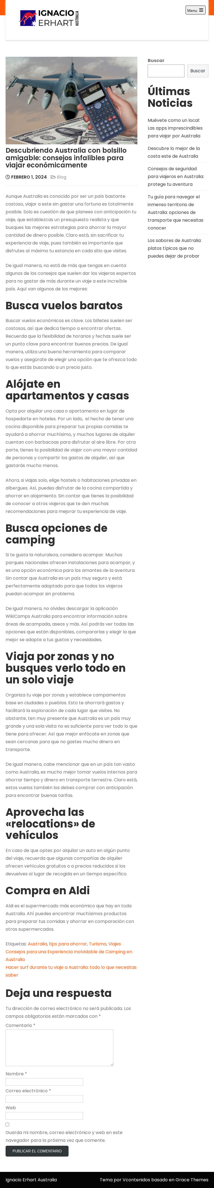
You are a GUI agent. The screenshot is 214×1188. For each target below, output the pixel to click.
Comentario (20, 1025)
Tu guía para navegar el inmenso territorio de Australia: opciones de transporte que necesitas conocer (175, 212)
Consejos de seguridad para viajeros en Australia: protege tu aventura (176, 176)
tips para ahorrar (68, 944)
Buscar (156, 60)
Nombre (16, 1074)
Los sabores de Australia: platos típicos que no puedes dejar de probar (174, 248)
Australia (37, 944)
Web (11, 1108)
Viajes (114, 944)
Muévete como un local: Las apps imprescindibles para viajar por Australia (175, 128)
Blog (61, 177)
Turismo (97, 944)
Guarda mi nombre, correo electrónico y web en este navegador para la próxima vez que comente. (64, 1136)
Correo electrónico (28, 1091)
